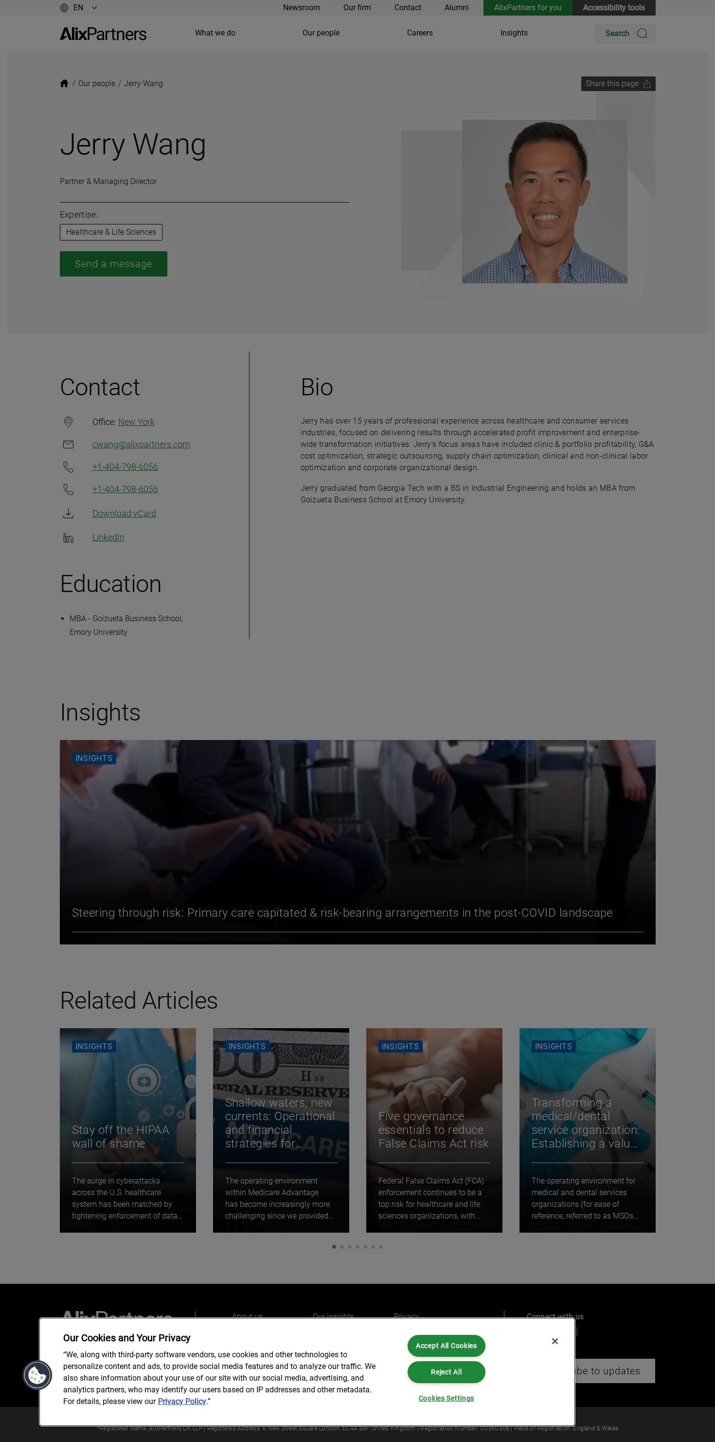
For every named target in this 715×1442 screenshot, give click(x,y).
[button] (37, 1375)
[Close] (555, 1341)
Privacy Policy (182, 1401)
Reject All (446, 1372)
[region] (307, 1371)
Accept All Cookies (446, 1346)
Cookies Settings (447, 1398)
